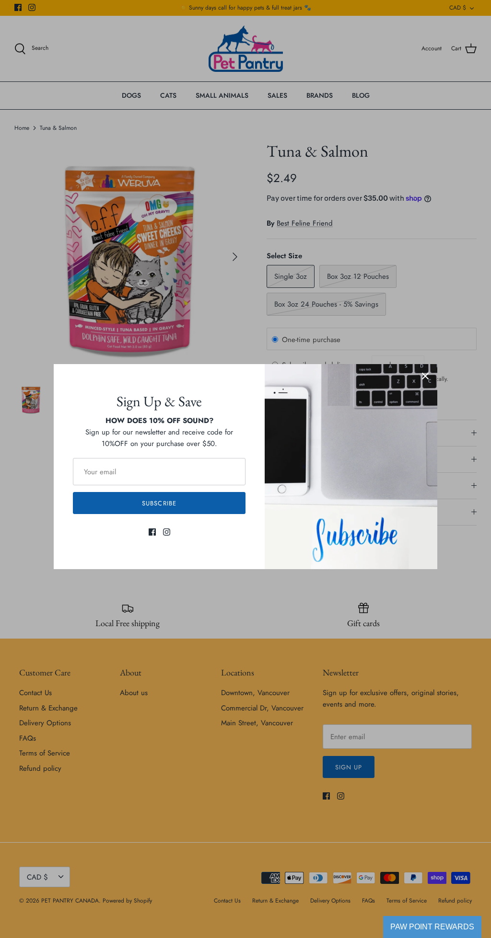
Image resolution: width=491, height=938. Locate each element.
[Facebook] (152, 532)
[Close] (425, 376)
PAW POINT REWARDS (432, 927)
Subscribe (159, 503)
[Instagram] (166, 532)
